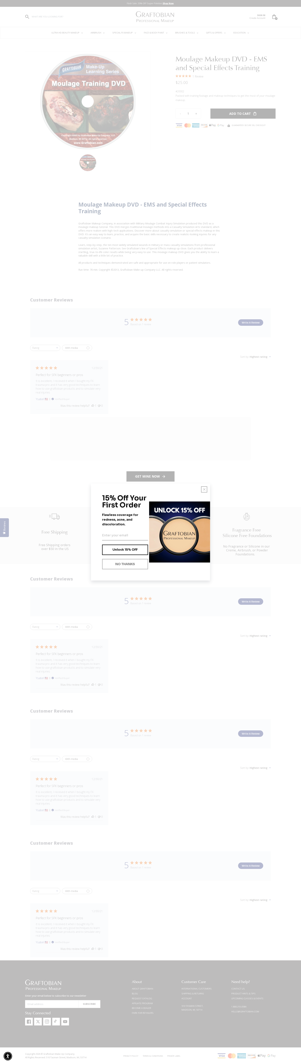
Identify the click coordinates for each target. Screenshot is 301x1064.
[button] (7, 1056)
